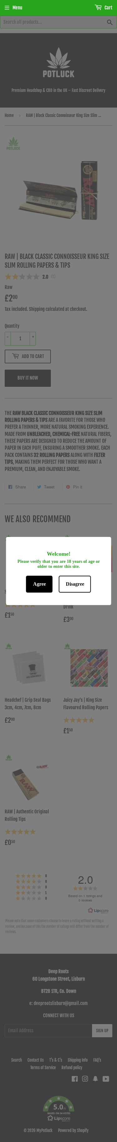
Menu (17, 8)
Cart (108, 8)
